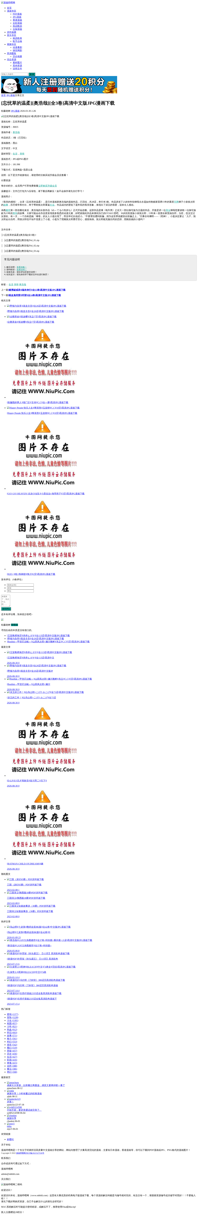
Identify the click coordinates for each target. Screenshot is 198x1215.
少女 (12, 1020)
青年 (15, 213)
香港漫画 (17, 20)
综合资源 (11, 59)
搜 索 (32, 74)
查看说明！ (22, 269)
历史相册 (17, 56)
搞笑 (12, 1044)
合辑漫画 (17, 29)
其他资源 (17, 65)
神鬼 (12, 1063)
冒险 (12, 1017)
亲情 (22, 153)
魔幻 (12, 1047)
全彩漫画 (17, 23)
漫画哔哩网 (21, 1153)
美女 (168, 210)
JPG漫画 (17, 17)
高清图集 (11, 53)
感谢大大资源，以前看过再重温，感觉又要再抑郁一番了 (36, 1085)
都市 (8, 210)
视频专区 (11, 44)
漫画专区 (11, 11)
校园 (12, 1023)
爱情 (12, 1014)
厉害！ (10, 1102)
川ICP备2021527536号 (35, 1153)
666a (9, 1126)
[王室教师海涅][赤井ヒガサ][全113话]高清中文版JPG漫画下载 (38, 635)
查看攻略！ (22, 267)
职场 (12, 1060)
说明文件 (17, 68)
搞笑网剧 (17, 50)
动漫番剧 (17, 47)
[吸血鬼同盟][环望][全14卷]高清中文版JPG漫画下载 (34, 295)
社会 (52, 205)
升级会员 (52, 186)
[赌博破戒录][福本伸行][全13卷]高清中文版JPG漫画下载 (37, 290)
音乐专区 (11, 35)
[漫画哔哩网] (8, 2)
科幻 (12, 1041)
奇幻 (12, 1072)
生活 (15, 153)
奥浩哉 (16, 132)
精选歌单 (17, 38)
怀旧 (12, 1032)
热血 (12, 1029)
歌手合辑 (17, 41)
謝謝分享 (11, 1118)
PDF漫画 (17, 14)
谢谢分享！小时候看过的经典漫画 (24, 1093)
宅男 (176, 202)
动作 (12, 1066)
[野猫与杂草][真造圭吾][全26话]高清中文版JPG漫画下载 (35, 638)
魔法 (12, 1069)
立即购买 (43, 186)
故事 (5, 205)
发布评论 (6, 609)
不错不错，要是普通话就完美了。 (24, 1110)
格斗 (12, 1038)
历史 (12, 1054)
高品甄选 (17, 26)
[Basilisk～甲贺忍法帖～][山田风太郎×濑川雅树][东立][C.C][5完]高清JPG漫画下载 (48, 641)
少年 (12, 1026)
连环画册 (11, 32)
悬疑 (12, 1051)
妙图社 (10, 1139)
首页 (9, 8)
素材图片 (17, 62)
